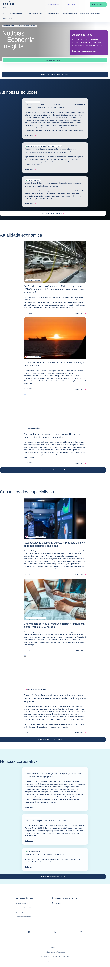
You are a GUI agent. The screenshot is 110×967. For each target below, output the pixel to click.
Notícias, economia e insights (64, 898)
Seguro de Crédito (22, 903)
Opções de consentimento (55, 961)
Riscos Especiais (21, 912)
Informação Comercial (23, 908)
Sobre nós (56, 903)
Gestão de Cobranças (23, 917)
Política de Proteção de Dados (55, 952)
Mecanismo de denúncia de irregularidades (55, 956)
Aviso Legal (55, 947)
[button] (5, 14)
